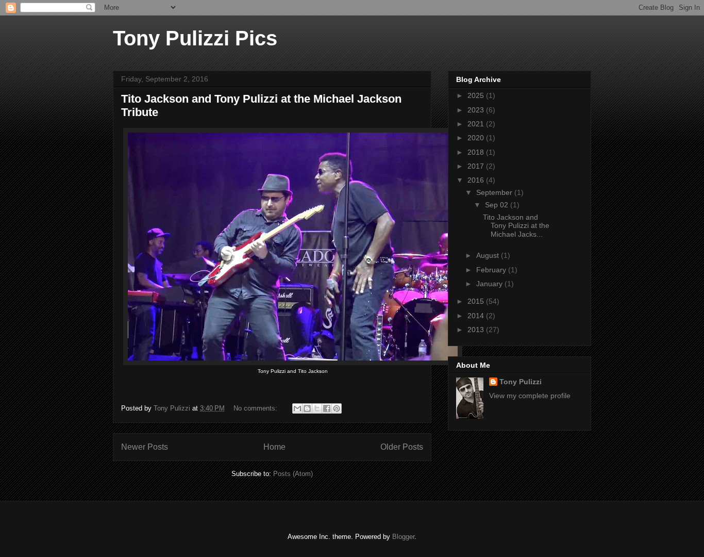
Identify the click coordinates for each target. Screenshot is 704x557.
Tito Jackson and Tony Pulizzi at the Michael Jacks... (516, 226)
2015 (476, 301)
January (490, 284)
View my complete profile (530, 395)
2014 (476, 316)
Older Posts (401, 447)
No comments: (256, 408)
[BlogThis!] (307, 408)
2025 (476, 95)
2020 (476, 138)
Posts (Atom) (293, 474)
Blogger (403, 536)
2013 (476, 329)
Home (274, 447)
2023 (476, 110)
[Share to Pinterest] (336, 408)
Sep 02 (497, 205)
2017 (476, 166)
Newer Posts (144, 447)
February (492, 270)
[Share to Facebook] (327, 408)
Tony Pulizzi (520, 382)
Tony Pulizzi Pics (195, 38)
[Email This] (297, 408)
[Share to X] (317, 408)
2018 (476, 152)
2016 (476, 180)
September (495, 192)
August (488, 255)
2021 (476, 124)
